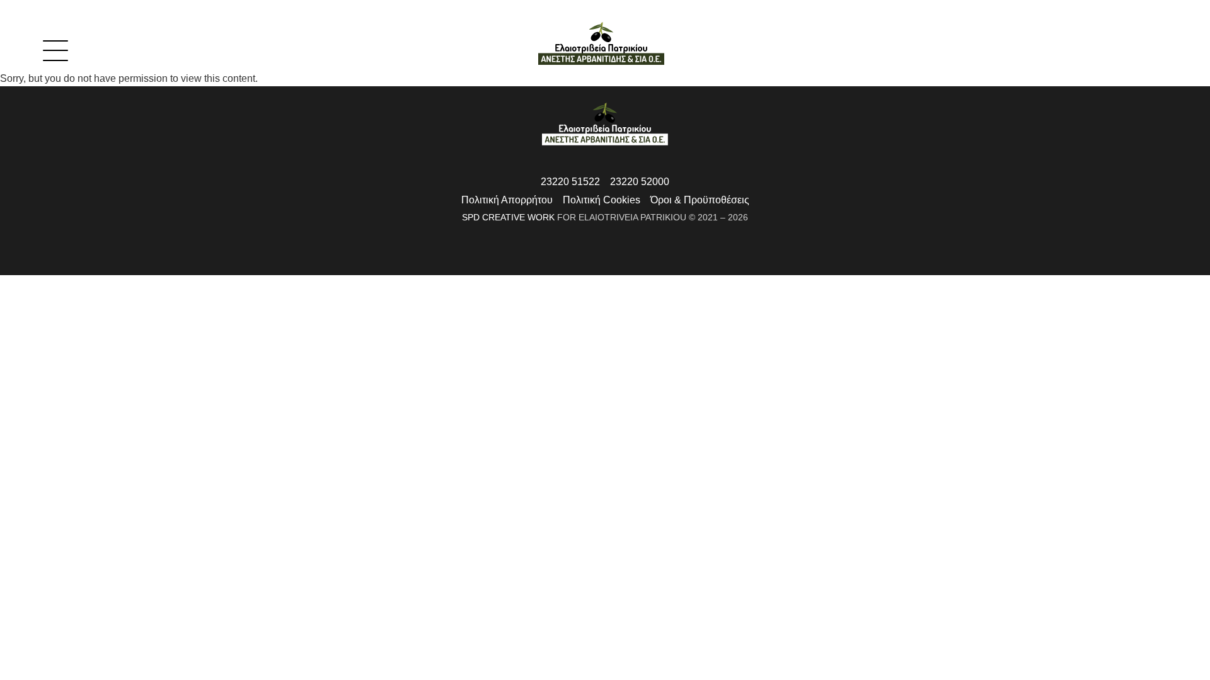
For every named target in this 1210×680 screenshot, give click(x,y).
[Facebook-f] (593, 261)
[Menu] (40, 45)
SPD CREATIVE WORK (508, 217)
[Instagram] (617, 261)
